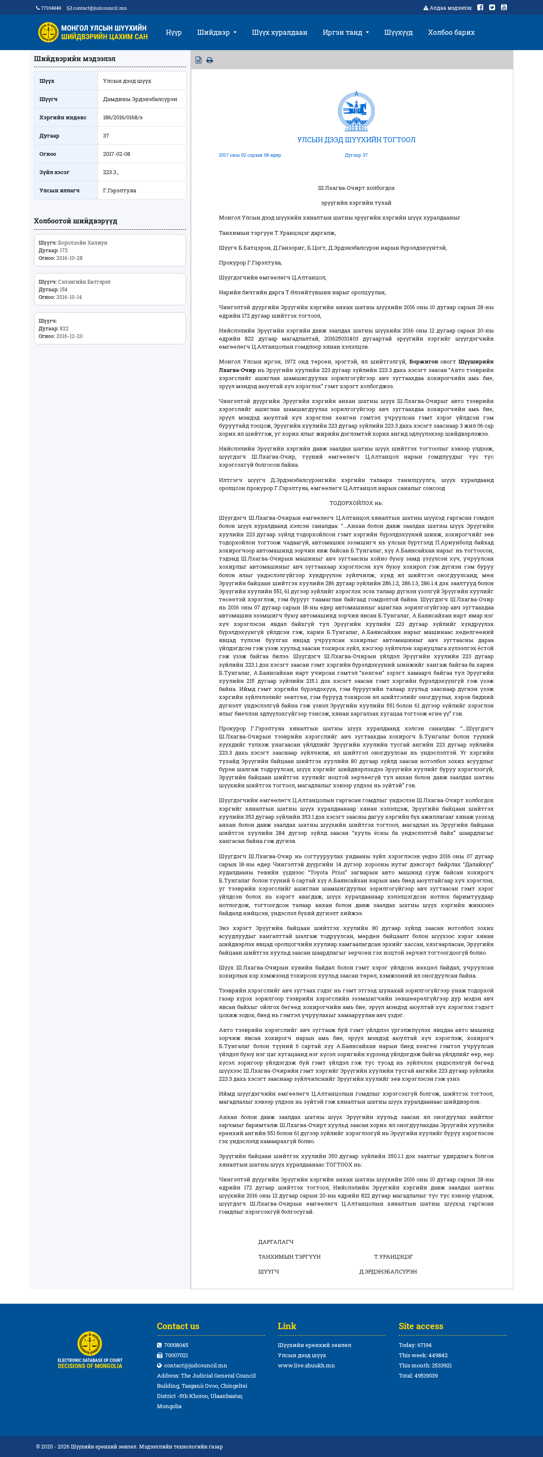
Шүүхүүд (398, 32)
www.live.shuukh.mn (306, 1365)
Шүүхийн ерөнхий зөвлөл (314, 1345)
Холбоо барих (451, 32)
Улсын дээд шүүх (302, 1355)
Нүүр (174, 32)
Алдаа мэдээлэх (450, 7)
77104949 (50, 8)
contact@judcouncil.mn (100, 8)
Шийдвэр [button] (214, 32)
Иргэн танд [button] (343, 32)
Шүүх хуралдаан (280, 32)
